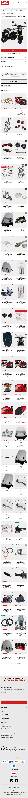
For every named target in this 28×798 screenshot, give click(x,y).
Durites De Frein (7, 135)
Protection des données (6, 726)
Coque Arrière (7, 398)
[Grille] (23, 90)
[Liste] (26, 91)
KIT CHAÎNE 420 (21, 230)
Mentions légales (4, 722)
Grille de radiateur (20, 398)
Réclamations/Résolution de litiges (8, 733)
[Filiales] (14, 3)
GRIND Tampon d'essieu (20, 135)
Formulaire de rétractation (6, 730)
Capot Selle (21, 421)
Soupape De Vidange (21, 254)
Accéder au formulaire (15, 76)
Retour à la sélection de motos (8, 13)
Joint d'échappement (7, 562)
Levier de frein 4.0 (20, 585)
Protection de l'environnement (7, 737)
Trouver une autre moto (13, 53)
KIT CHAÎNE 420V (20, 562)
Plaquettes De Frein (21, 326)
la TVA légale (16, 790)
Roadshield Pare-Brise (7, 278)
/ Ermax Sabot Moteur (21, 657)
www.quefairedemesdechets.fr (12, 750)
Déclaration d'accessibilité (6, 735)
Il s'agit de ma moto (14, 50)
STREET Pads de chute (7, 158)
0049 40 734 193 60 (16, 680)
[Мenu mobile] (2, 7)
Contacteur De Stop (21, 609)
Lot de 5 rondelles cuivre (7, 111)
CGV (2, 724)
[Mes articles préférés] (22, 3)
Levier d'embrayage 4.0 (20, 539)
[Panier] (26, 3)
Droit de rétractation (5, 728)
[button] (26, 7)
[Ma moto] (18, 3)
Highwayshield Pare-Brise (21, 467)
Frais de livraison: (5, 792)
